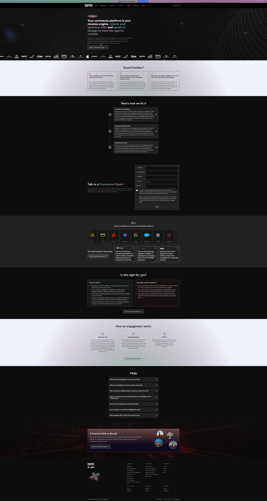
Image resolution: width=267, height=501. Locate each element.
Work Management (131, 480)
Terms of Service (167, 499)
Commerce (129, 476)
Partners (121, 5)
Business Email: (141, 172)
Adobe (128, 488)
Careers (143, 5)
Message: (138, 185)
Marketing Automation (131, 468)
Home (96, 5)
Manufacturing (148, 476)
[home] (89, 5)
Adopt (164, 470)
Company (139, 176)
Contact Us (147, 488)
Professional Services (149, 472)
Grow (164, 472)
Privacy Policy (159, 499)
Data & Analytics (130, 478)
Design (164, 466)
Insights (129, 5)
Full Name (139, 167)
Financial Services (149, 466)
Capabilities (103, 5)
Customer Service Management (133, 472)
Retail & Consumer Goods (150, 468)
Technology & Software (150, 470)
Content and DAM (131, 474)
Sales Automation (130, 470)
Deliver (164, 468)
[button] (104, 5)
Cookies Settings (175, 499)
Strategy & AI (129, 466)
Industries (112, 5)
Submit (157, 206)
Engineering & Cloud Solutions (133, 482)
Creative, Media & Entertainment (152, 474)
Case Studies (136, 5)
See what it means (143, 1)
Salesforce (129, 490)
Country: (139, 181)
